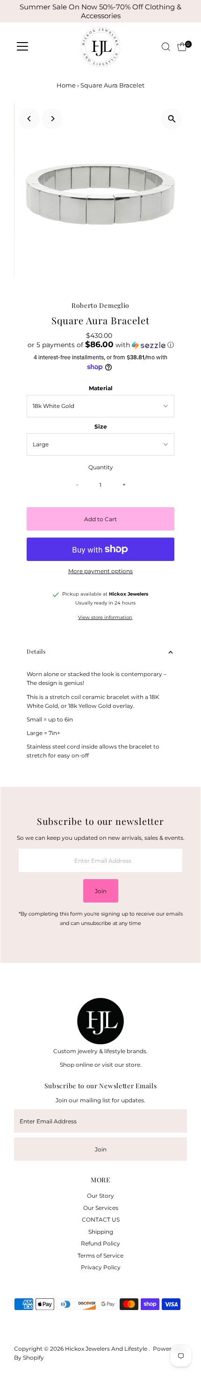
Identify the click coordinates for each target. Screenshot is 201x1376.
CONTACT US (101, 1219)
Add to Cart (100, 519)
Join (101, 891)
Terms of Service (100, 1255)
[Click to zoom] (171, 119)
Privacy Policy (101, 1267)
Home (66, 85)
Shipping (100, 1231)
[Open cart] (182, 47)
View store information (105, 617)
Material (101, 388)
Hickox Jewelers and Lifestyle (107, 1348)
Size (100, 426)
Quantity (100, 467)
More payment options (100, 571)
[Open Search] (166, 47)
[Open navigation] (22, 46)
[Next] (52, 118)
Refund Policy (100, 1243)
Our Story (100, 1195)
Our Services (100, 1207)
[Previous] (29, 118)
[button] (100, 344)
